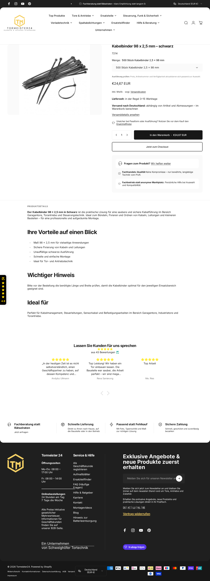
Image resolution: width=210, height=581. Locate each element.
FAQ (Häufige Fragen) (81, 486)
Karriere (78, 497)
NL (138, 507)
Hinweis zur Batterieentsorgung (85, 519)
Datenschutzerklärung (51, 571)
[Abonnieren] (179, 478)
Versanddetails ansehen (125, 114)
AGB (64, 571)
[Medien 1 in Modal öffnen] (54, 79)
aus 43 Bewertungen (103, 352)
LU (134, 507)
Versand (71, 571)
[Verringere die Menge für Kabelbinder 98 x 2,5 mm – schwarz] (115, 134)
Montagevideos (82, 507)
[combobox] (188, 3)
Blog (76, 512)
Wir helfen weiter (161, 163)
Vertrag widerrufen (136, 514)
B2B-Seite (56, 528)
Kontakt (77, 502)
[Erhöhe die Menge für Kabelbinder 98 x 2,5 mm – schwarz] (127, 134)
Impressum (12, 575)
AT (129, 507)
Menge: (138, 60)
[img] (105, 349)
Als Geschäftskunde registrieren (83, 466)
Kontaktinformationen (31, 571)
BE (143, 507)
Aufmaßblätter (81, 474)
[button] (102, 393)
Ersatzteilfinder (124, 124)
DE (124, 507)
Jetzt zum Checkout (157, 146)
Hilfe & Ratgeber (83, 492)
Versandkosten (138, 91)
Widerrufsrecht (13, 571)
